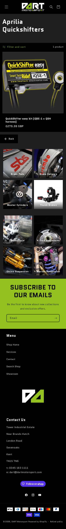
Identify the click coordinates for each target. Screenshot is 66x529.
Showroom (12, 373)
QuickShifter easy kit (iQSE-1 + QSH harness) (28, 120)
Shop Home (12, 344)
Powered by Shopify (37, 521)
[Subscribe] (55, 318)
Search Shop (13, 366)
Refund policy (56, 521)
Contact (10, 359)
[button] (6, 6)
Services (11, 352)
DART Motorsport (20, 521)
